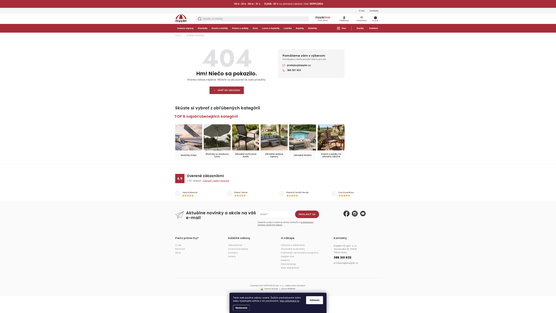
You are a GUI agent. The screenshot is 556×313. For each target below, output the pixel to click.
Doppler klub (287, 256)
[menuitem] (185, 28)
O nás (362, 11)
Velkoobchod (235, 245)
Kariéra (232, 256)
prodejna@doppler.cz (299, 65)
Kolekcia (285, 260)
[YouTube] (363, 214)
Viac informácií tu (289, 301)
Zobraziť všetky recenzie (216, 180)
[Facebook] (346, 214)
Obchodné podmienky (293, 249)
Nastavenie (241, 307)
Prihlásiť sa (307, 214)
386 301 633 (294, 70)
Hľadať (200, 18)
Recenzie (180, 249)
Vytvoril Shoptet (271, 289)
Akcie (178, 253)
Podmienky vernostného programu (299, 253)
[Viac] (341, 28)
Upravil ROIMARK (288, 289)
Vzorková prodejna (238, 249)
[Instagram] (355, 214)
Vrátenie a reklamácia (293, 245)
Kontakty (374, 11)
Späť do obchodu (229, 90)
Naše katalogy (288, 264)
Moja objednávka (290, 268)
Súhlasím (314, 300)
